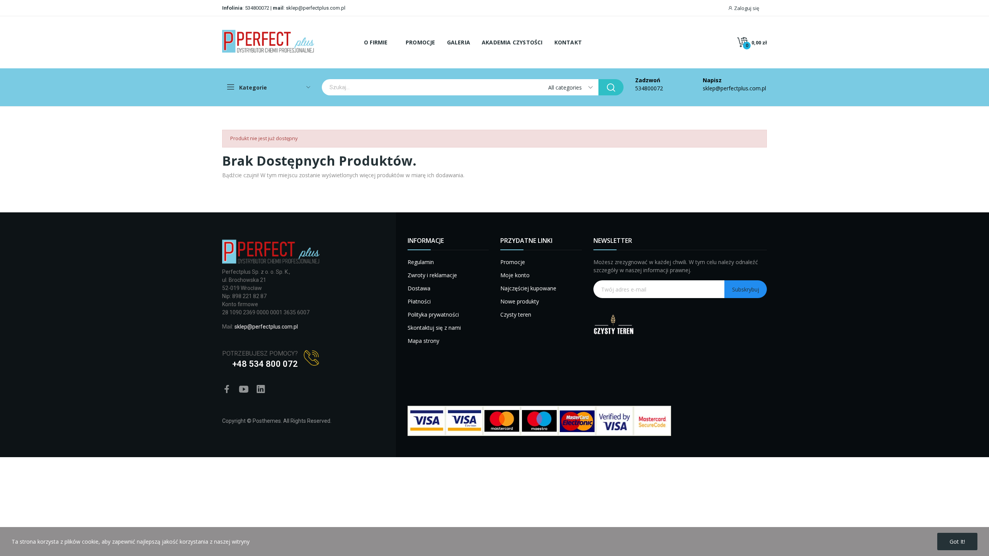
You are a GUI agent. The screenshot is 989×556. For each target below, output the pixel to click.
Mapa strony (423, 340)
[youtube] (243, 389)
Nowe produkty (519, 301)
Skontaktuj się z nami (434, 327)
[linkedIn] (260, 389)
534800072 (257, 8)
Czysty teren (515, 314)
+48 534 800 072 (265, 364)
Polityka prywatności (433, 314)
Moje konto (515, 275)
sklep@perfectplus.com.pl (315, 8)
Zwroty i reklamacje (432, 275)
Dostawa (419, 288)
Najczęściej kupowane (528, 288)
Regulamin (421, 262)
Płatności (419, 301)
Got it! (957, 541)
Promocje (512, 262)
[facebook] (226, 389)
